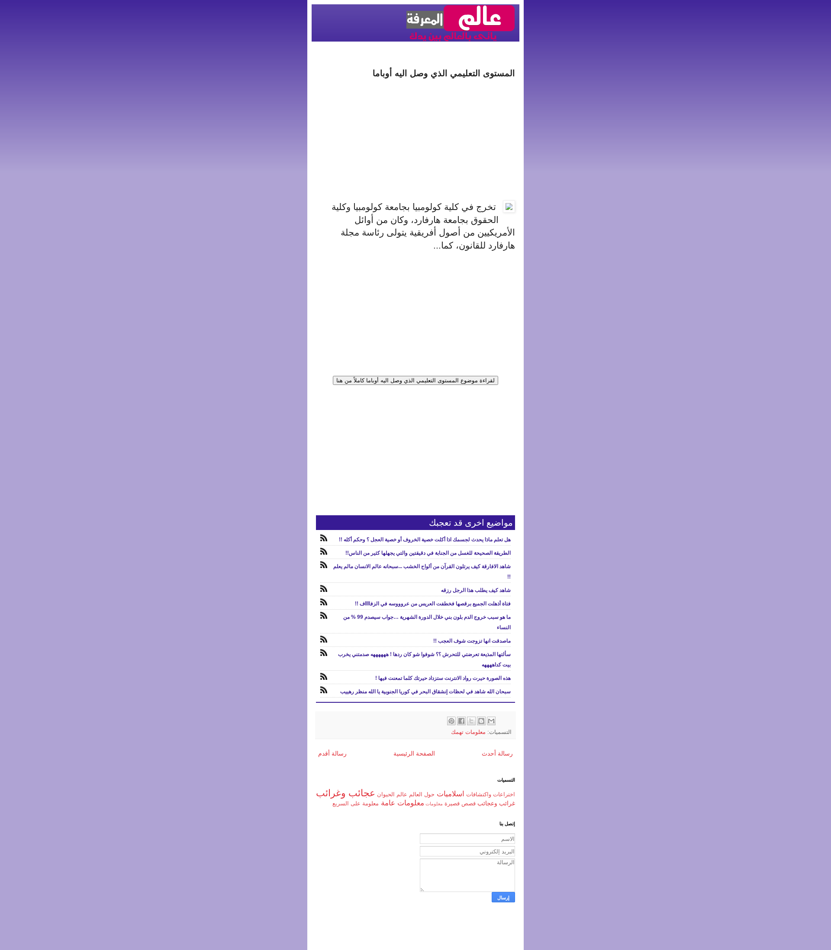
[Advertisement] (415, 139)
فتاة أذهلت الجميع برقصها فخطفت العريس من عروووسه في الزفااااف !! (433, 604)
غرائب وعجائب (496, 803)
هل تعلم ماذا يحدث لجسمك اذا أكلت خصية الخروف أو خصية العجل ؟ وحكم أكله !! (425, 539)
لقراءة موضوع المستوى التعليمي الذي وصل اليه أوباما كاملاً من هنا (415, 380)
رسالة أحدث (497, 753)
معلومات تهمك (468, 732)
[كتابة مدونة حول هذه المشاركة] (481, 721)
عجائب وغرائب (345, 793)
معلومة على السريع (355, 804)
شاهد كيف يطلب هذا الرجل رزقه (476, 590)
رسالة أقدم (332, 753)
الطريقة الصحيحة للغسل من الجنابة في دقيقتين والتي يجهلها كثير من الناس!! (428, 553)
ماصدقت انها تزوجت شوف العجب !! (472, 641)
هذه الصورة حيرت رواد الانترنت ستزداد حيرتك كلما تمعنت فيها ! (443, 678)
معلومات (434, 803)
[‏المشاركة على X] (471, 721)
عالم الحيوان (392, 795)
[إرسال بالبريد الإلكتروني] (491, 721)
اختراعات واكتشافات (490, 795)
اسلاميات (450, 794)
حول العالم (422, 795)
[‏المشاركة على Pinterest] (451, 721)
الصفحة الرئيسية (414, 753)
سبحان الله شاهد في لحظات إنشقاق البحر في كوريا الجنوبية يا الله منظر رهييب (425, 691)
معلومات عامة (402, 803)
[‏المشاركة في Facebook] (461, 721)
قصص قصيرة (460, 804)
